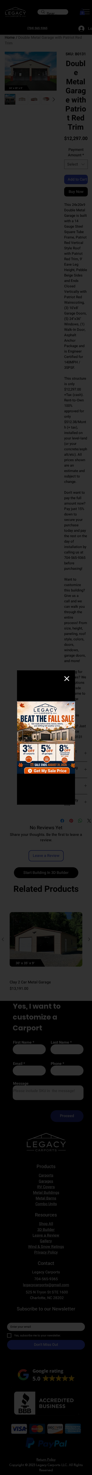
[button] (66, 678)
